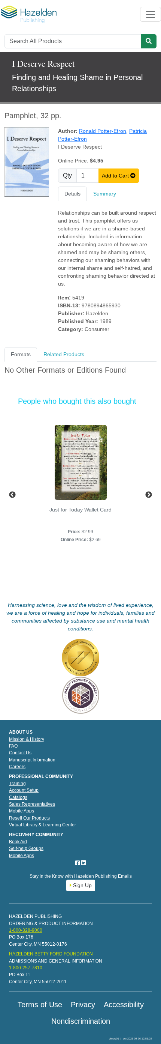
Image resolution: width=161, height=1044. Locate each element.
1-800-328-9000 (25, 930)
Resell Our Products (29, 818)
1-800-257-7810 (25, 967)
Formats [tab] (21, 354)
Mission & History (26, 739)
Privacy (83, 1004)
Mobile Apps (21, 811)
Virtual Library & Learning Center (42, 824)
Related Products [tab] (63, 354)
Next (148, 495)
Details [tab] (72, 194)
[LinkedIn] (83, 863)
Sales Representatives (32, 804)
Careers (17, 766)
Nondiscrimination (80, 1021)
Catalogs (18, 797)
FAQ (13, 746)
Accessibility (124, 1004)
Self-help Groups (26, 848)
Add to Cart (116, 176)
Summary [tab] (104, 194)
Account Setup (24, 790)
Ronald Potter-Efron (103, 131)
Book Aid (18, 841)
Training (17, 783)
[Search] (149, 41)
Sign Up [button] (82, 885)
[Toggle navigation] (150, 14)
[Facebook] (78, 863)
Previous (12, 495)
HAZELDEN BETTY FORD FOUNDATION (51, 954)
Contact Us (20, 752)
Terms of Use (40, 1004)
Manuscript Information (32, 760)
